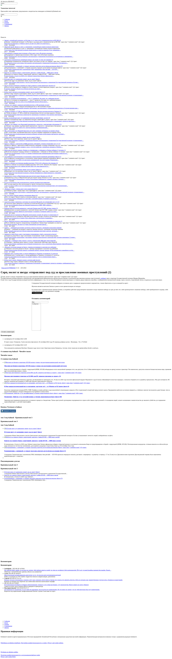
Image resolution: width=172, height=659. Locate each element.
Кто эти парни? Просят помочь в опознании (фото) (21, 195)
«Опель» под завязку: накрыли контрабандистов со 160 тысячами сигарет (26, 105)
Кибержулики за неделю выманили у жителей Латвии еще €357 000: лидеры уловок (31, 208)
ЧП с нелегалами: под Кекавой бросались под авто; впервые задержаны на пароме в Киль (31, 131)
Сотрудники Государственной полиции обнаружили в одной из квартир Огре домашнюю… (32, 50)
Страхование (8, 24)
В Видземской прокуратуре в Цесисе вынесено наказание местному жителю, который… (31, 231)
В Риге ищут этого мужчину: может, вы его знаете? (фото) (22, 137)
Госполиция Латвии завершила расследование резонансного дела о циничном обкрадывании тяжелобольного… (38, 244)
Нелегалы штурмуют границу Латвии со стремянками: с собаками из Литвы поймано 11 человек (35, 150)
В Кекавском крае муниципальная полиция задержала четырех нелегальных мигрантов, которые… (34, 134)
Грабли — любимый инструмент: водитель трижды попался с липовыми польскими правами (33, 227)
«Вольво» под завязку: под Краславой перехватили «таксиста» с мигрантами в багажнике (32, 124)
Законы (6, 26)
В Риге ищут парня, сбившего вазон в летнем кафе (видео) (22, 260)
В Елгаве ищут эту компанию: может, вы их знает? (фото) (22, 79)
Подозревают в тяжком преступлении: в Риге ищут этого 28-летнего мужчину (28, 53)
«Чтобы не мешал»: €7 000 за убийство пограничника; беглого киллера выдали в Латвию (32, 111)
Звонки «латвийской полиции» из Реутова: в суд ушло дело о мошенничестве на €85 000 (32, 40)
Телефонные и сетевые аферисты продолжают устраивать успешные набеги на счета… (31, 211)
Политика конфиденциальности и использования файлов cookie (20, 655)
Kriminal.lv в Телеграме (9, 411)
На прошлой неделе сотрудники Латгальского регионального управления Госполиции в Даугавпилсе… (36, 63)
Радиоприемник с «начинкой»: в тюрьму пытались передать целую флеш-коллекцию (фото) (33, 66)
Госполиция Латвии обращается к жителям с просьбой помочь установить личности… (30, 198)
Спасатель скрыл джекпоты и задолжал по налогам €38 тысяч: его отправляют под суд (31, 202)
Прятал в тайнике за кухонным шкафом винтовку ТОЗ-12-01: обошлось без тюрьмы (31, 163)
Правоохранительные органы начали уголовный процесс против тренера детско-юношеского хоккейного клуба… (39, 250)
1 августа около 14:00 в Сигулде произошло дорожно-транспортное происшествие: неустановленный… (36, 185)
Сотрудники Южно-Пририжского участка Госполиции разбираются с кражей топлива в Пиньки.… (34, 179)
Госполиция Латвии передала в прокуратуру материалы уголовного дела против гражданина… (33, 114)
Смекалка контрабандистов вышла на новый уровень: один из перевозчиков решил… (30, 257)
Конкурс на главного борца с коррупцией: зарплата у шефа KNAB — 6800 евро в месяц (31, 72)
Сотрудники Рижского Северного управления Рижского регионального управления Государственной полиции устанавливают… (44, 95)
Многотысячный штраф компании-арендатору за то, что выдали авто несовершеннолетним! (32, 575)
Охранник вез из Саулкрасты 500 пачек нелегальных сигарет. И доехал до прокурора (31, 215)
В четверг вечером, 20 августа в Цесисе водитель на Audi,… (22, 89)
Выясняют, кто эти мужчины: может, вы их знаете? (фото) (23, 169)
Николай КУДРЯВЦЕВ (8, 268)
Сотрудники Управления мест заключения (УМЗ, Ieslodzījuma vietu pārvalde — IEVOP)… (31, 69)
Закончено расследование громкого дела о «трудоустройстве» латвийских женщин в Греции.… (33, 147)
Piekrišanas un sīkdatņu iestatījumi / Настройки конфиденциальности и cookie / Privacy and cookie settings (32, 643)
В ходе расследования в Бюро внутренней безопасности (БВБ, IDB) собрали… (28, 205)
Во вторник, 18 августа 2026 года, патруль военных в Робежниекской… (26, 127)
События (7, 19)
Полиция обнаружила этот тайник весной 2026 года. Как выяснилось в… (26, 166)
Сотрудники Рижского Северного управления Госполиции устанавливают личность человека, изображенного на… (39, 263)
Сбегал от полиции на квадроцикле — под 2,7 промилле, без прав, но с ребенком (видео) (31, 98)
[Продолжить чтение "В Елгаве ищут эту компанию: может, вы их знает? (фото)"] (22, 428)
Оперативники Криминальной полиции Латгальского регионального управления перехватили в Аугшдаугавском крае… (41, 108)
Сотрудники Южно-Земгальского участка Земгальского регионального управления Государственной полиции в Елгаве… (41, 82)
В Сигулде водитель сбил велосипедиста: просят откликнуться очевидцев (27, 182)
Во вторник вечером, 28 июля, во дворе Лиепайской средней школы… (26, 224)
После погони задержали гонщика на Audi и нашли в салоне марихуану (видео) (29, 85)
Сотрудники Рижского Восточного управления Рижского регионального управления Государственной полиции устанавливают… (44, 192)
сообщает (103, 278)
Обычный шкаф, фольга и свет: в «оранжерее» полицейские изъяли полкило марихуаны (31, 47)
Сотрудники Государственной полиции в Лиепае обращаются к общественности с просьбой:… (33, 173)
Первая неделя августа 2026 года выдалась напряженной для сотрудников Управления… (31, 160)
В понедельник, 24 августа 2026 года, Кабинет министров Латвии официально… (29, 76)
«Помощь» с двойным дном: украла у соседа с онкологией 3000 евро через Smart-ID (30, 240)
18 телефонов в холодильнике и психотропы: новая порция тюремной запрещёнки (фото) (32, 156)
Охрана (6, 22)
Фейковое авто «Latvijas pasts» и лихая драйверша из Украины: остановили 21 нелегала (31, 253)
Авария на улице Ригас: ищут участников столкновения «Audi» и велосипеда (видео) (30, 234)
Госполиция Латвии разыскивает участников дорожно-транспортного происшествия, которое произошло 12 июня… (40, 237)
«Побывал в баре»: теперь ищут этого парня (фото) (21, 189)
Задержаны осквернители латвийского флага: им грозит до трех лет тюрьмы (28, 59)
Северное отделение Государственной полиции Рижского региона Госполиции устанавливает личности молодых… (40, 121)
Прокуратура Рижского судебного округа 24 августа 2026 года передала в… (27, 43)
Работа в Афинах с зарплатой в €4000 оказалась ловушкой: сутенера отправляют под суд (32, 143)
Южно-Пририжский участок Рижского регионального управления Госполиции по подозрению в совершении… (38, 56)
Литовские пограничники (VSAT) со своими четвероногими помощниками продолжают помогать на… (36, 153)
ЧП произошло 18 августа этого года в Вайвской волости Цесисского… (26, 101)
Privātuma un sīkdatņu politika (9, 652)
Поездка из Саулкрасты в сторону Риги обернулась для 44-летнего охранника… (28, 218)
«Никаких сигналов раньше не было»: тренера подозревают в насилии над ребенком (30, 247)
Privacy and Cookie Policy (8, 656)
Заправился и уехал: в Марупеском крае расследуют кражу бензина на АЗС (28, 176)
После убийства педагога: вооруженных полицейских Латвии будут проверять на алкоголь (33, 221)
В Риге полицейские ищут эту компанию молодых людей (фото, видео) (27, 118)
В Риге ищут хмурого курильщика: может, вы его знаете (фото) (24, 92)
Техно (6, 21)
